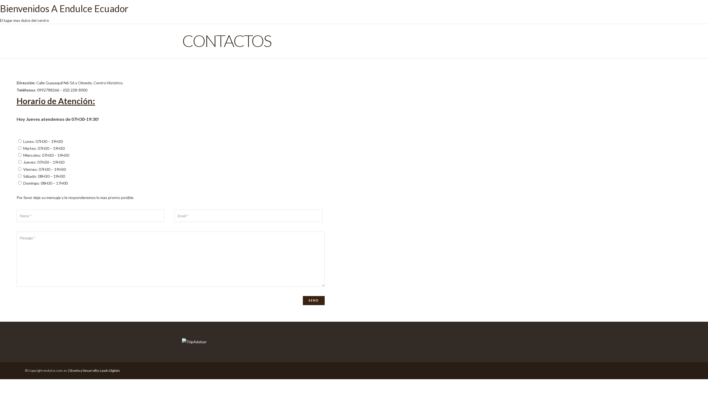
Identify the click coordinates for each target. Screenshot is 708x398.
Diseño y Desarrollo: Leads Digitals (94, 370)
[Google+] (657, 369)
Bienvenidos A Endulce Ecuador (64, 8)
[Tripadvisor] (647, 369)
